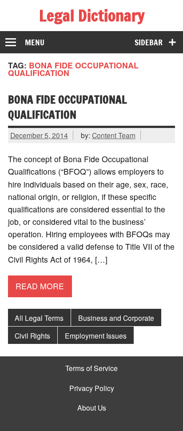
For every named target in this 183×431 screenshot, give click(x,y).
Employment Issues (96, 335)
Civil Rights (32, 335)
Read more (40, 285)
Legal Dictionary (91, 15)
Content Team (113, 135)
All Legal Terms (39, 318)
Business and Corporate (116, 318)
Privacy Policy (91, 388)
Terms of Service (91, 368)
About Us (91, 407)
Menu (34, 42)
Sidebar (149, 42)
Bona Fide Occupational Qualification (67, 107)
